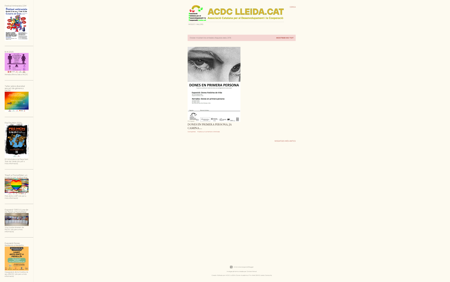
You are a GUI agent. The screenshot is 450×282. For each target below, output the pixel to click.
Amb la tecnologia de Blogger (244, 267)
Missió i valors (195, 24)
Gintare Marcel (252, 271)
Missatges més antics (285, 141)
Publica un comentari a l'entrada (208, 132)
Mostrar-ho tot (285, 38)
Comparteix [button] (192, 132)
